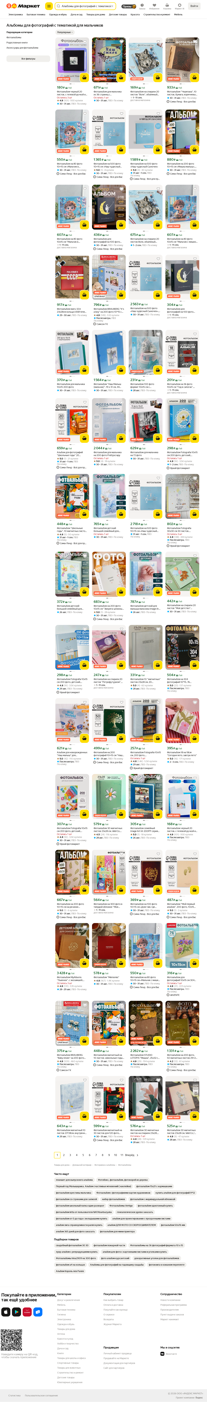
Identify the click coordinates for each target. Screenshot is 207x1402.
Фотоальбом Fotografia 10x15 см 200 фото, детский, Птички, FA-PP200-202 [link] (72, 680)
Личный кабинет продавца (117, 1353)
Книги (60, 1353)
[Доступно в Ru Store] (37, 1316)
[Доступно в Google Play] (16, 1316)
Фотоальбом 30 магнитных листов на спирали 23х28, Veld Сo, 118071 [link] (144, 1132)
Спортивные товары (68, 1363)
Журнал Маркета (112, 1324)
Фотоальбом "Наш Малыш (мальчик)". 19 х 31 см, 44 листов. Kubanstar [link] (107, 385)
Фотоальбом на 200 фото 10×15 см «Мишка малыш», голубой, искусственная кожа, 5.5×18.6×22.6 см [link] (181, 165)
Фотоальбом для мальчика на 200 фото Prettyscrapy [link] (107, 454)
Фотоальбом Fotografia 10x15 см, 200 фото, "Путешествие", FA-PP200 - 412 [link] (145, 754)
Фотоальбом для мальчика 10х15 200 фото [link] (71, 385)
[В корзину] (84, 77)
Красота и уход (65, 1338)
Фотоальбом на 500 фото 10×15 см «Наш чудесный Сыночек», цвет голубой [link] (107, 165)
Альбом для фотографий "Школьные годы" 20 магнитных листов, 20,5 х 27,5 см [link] (70, 454)
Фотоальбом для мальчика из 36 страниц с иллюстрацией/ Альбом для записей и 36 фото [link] (108, 93)
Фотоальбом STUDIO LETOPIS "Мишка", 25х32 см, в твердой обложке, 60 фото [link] (145, 1056)
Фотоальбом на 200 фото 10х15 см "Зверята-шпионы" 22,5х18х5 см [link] (108, 607)
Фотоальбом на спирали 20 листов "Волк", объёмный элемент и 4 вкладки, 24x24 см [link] (144, 93)
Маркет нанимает (169, 1319)
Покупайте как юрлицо (116, 1309)
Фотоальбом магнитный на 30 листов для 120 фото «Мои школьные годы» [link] (108, 1132)
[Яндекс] (199, 1397)
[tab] (15, 15)
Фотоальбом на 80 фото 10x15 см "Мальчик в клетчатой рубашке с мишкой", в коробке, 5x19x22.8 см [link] (69, 240)
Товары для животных (69, 1368)
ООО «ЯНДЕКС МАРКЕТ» (190, 1393)
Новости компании (170, 1300)
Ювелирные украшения (69, 1382)
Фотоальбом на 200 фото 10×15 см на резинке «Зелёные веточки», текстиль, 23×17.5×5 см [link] (70, 905)
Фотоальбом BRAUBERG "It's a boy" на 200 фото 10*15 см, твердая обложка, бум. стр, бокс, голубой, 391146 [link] (109, 310)
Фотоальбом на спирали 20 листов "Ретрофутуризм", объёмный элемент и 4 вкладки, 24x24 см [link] (108, 680)
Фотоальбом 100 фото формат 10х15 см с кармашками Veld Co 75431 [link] (144, 385)
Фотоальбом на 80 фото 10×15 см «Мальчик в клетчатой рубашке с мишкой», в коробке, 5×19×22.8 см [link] (69, 165)
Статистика (14, 1395)
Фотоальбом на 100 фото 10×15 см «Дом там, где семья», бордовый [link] (143, 905)
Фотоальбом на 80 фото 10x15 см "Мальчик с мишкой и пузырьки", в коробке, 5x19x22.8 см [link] (182, 240)
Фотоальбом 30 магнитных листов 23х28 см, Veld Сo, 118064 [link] (108, 830)
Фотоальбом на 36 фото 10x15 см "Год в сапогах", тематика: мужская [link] (180, 385)
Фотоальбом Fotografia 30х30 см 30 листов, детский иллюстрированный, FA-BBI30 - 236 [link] (182, 530)
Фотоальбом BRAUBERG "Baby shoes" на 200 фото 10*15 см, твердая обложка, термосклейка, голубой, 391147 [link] (71, 1056)
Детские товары (66, 1377)
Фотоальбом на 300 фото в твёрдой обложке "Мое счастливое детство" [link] (108, 905)
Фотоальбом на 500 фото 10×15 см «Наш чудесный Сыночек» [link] (143, 530)
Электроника (64, 1319)
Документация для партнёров (119, 1363)
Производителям (169, 1309)
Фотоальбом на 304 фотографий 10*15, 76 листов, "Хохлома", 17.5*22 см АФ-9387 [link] (181, 680)
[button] (65, 32)
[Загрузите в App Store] (5, 1316)
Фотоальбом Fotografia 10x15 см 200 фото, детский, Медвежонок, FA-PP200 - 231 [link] (182, 454)
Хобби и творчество (68, 1343)
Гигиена (61, 1314)
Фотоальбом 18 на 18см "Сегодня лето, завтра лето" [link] (182, 754)
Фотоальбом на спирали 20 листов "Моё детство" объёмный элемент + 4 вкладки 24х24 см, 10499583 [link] (182, 607)
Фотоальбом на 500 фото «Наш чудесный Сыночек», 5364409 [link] (144, 310)
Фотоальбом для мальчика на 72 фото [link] (144, 454)
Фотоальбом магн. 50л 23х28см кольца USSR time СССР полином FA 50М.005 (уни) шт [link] (71, 310)
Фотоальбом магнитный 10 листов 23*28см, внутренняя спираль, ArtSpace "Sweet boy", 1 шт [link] (72, 1132)
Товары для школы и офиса (71, 1358)
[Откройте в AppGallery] (27, 1316)
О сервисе (109, 1314)
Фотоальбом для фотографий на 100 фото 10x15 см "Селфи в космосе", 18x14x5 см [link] (182, 310)
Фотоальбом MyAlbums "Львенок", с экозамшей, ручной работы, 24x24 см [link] (70, 979)
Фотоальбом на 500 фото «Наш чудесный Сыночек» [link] (144, 165)
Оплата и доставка (113, 1305)
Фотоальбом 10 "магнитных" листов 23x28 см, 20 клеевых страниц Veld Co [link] (145, 680)
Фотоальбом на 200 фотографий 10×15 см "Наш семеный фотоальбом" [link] (108, 754)
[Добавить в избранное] (85, 41)
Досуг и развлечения (68, 1300)
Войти (194, 6)
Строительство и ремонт (70, 1372)
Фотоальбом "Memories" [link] (106, 977)
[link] (74, 1179)
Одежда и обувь (65, 1324)
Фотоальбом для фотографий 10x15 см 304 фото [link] (180, 979)
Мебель (61, 1305)
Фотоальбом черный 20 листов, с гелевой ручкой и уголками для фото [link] (71, 93)
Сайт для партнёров (114, 1368)
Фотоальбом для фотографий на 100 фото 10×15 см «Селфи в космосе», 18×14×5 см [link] (107, 240)
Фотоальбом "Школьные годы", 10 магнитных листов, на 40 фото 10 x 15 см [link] (72, 530)
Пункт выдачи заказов (172, 1314)
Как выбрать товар (113, 1300)
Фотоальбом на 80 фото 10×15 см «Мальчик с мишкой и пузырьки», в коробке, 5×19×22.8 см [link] (145, 979)
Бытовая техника (66, 1309)
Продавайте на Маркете (116, 1358)
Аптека (61, 1334)
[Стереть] (112, 6)
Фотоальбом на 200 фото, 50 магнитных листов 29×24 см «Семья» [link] (182, 1056)
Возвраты (109, 1319)
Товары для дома (66, 1329)
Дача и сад (62, 1348)
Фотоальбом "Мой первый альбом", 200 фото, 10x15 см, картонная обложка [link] (181, 905)
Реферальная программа (173, 1305)
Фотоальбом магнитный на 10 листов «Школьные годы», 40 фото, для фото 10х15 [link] (109, 1056)
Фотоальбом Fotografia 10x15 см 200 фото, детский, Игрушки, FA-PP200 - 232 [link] (72, 830)
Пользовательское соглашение (41, 1395)
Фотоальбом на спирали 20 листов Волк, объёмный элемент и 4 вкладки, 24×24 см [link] (144, 240)
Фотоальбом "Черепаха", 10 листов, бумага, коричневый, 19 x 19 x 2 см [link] (182, 93)
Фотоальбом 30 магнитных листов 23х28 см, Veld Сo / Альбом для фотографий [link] (181, 1132)
